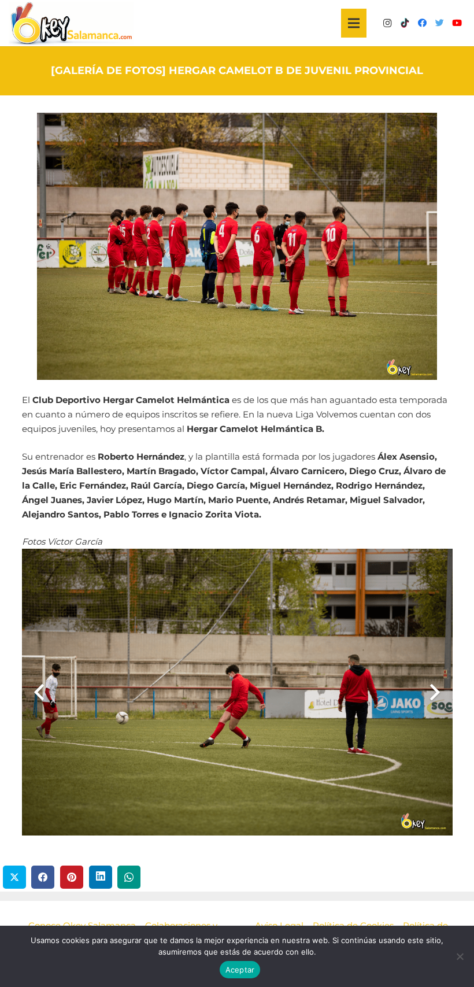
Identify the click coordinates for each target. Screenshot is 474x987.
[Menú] (353, 23)
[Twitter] (439, 23)
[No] (459, 956)
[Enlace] (71, 23)
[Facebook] (422, 23)
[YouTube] (456, 23)
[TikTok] (404, 23)
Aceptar (240, 969)
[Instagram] (387, 23)
